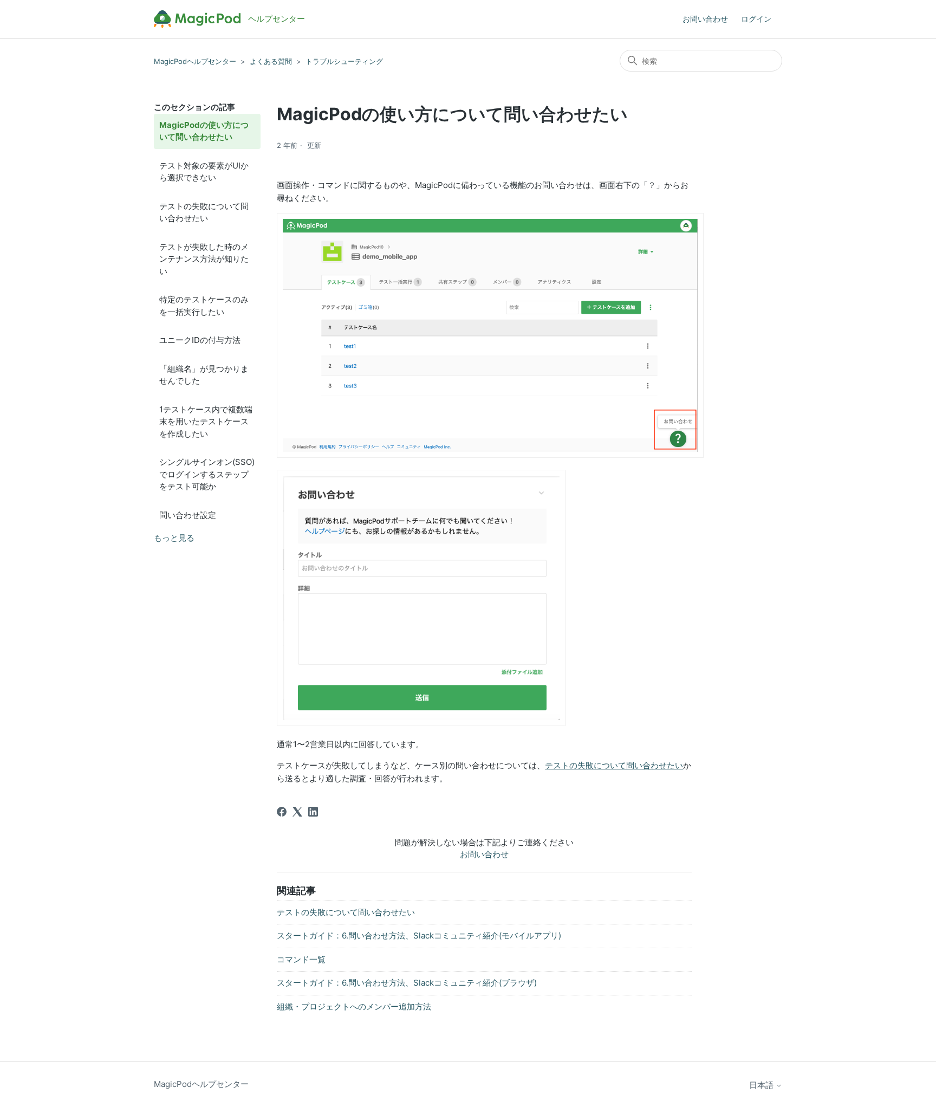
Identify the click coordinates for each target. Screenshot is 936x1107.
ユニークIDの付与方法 (199, 340)
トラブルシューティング (344, 61)
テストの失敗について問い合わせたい (204, 212)
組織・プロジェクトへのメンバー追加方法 (354, 1006)
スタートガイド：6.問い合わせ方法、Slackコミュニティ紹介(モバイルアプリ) (419, 935)
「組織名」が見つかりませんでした (204, 375)
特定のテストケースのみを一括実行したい (204, 305)
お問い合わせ (705, 18)
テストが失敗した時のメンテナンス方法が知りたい (204, 259)
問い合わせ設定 (187, 515)
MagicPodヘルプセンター (195, 61)
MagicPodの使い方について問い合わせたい (204, 131)
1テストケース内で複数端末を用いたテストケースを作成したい (205, 421)
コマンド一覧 (301, 959)
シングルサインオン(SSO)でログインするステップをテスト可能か (207, 474)
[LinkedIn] (313, 812)
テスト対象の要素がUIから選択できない (204, 171)
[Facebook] (282, 812)
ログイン (756, 18)
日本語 (762, 1085)
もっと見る (174, 538)
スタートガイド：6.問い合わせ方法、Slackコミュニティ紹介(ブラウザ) (407, 982)
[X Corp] (297, 812)
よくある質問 (271, 61)
